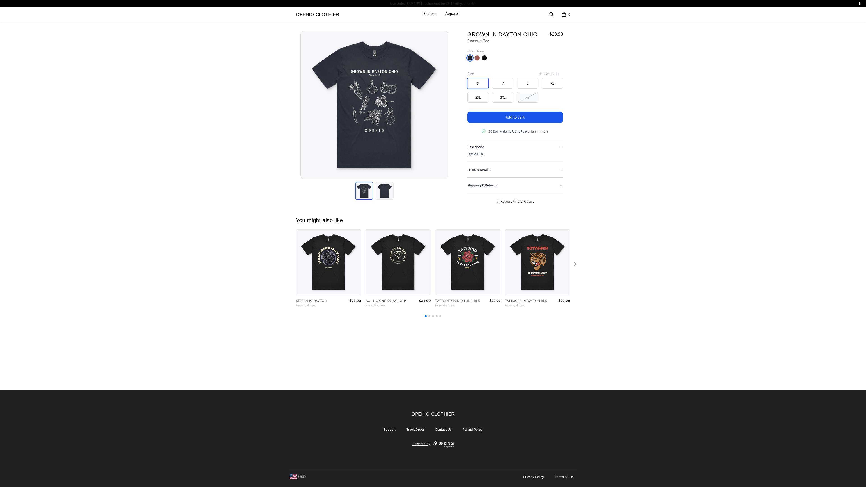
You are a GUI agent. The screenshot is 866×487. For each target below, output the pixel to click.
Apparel (452, 13)
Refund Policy (472, 429)
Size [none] (470, 73)
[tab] (364, 190)
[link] (328, 262)
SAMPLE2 (414, 3)
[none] (548, 73)
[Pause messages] (860, 3)
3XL (502, 97)
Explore (430, 13)
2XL (478, 97)
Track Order (415, 429)
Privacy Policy (533, 477)
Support (390, 429)
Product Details (478, 170)
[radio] (477, 83)
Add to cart (515, 117)
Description (476, 147)
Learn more (539, 131)
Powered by (421, 444)
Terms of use (564, 477)
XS (527, 97)
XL (552, 83)
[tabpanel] (374, 105)
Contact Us (443, 429)
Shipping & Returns (482, 185)
